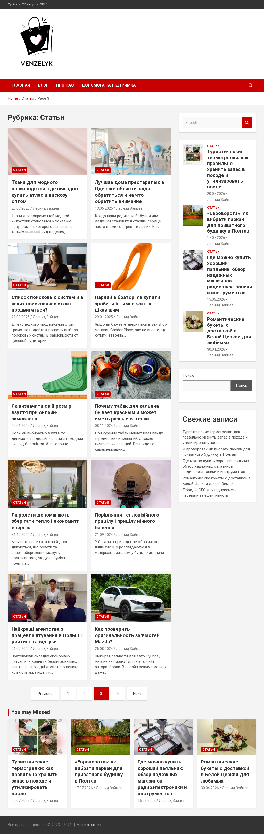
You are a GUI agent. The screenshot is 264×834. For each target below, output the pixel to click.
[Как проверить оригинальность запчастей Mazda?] (131, 598)
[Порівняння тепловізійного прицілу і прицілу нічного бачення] (131, 484)
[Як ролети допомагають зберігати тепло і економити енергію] (47, 484)
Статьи (19, 170)
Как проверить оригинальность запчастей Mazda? (127, 635)
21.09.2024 (104, 534)
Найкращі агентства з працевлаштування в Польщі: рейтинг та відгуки (47, 635)
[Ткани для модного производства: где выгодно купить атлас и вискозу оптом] (47, 151)
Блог (43, 85)
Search (247, 122)
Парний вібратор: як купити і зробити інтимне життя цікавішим (129, 303)
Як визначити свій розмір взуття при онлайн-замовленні (41, 412)
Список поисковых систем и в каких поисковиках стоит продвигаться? (47, 303)
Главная (21, 85)
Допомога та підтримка (109, 85)
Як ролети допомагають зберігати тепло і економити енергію (46, 521)
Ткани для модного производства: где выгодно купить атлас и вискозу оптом (45, 191)
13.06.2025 (104, 208)
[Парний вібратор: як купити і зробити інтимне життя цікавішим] (131, 267)
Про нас (65, 85)
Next (137, 693)
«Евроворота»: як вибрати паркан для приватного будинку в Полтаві (229, 222)
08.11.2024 (104, 426)
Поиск (188, 375)
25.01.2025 (21, 426)
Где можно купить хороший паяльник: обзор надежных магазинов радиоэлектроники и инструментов (229, 275)
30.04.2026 (216, 349)
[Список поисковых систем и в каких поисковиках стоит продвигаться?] (47, 267)
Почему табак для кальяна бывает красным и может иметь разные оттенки (127, 412)
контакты (95, 824)
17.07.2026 (216, 238)
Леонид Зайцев (46, 208)
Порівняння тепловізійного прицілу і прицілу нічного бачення (127, 521)
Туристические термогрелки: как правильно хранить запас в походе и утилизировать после (228, 169)
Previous (45, 693)
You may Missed (30, 712)
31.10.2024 (21, 534)
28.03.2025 (21, 317)
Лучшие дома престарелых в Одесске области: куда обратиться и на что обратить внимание (129, 191)
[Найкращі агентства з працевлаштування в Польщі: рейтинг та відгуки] (47, 598)
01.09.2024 (21, 649)
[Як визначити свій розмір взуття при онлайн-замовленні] (47, 375)
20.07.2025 (21, 208)
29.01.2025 (104, 317)
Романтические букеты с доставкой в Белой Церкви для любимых (229, 331)
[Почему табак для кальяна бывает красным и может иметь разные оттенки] (131, 375)
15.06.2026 (216, 299)
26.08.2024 (104, 649)
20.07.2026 (216, 194)
